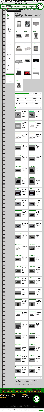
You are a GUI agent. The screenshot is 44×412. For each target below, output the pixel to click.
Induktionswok (9, 33)
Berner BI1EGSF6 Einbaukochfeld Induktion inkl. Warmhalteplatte (24, 267)
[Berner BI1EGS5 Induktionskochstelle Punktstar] (18, 170)
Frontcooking (8, 19)
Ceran (8, 18)
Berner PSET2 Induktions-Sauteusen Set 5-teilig (25, 245)
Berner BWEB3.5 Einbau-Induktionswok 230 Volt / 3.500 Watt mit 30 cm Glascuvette (24, 112)
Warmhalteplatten (18, 68)
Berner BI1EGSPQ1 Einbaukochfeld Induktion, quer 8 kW (24, 290)
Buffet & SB (8, 65)
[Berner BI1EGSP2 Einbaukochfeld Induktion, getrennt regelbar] (32, 259)
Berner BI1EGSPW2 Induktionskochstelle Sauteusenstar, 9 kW (38, 278)
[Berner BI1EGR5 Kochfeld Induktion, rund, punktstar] (32, 315)
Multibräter (9, 27)
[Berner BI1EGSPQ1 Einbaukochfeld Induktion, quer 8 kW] (18, 292)
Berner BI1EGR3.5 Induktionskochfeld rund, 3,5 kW (24, 312)
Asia (7, 14)
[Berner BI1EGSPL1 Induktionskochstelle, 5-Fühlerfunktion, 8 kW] (32, 304)
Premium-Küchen (9, 61)
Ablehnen (32, 410)
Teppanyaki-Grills (35, 68)
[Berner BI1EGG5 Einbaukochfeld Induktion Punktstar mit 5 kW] (32, 215)
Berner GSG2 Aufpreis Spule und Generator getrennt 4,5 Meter (38, 134)
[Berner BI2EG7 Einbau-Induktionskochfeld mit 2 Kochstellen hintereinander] (18, 370)
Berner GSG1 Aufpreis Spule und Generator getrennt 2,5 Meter (25, 134)
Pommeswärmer (9, 29)
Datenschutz (12, 396)
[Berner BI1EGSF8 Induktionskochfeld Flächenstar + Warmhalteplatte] (32, 270)
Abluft (7, 62)
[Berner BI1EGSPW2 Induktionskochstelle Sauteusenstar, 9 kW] (32, 281)
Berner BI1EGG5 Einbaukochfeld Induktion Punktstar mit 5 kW (38, 212)
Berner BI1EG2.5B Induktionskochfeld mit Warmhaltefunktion (38, 167)
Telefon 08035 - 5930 (3, 397)
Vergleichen (23, 129)
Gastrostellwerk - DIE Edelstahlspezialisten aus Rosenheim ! (27, 396)
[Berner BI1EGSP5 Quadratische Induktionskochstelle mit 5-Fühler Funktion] (32, 237)
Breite (25, 98)
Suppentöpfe (8, 49)
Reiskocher (8, 50)
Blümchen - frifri (9, 44)
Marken (7, 72)
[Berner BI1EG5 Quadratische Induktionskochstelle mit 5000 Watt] (32, 192)
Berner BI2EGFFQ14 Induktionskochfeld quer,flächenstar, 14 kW (38, 356)
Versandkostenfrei (36, 103)
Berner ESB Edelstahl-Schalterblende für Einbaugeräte (38, 123)
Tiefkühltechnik (8, 55)
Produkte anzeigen (18, 105)
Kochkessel (17, 80)
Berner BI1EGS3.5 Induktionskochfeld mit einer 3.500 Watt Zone (38, 156)
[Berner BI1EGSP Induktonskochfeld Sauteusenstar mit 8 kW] (32, 248)
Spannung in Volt (35, 100)
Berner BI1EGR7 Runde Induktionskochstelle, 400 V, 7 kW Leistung (25, 323)
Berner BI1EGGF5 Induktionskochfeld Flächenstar (38, 223)
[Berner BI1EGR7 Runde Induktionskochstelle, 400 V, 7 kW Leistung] (18, 326)
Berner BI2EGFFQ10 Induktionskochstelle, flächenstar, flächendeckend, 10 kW (25, 356)
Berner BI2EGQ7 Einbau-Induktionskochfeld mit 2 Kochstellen (38, 334)
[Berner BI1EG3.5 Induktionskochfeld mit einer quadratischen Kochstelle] (18, 192)
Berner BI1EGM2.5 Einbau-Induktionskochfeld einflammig (24, 145)
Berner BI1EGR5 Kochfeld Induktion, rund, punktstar (38, 312)
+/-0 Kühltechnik (9, 54)
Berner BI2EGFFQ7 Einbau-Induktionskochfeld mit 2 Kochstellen (38, 345)
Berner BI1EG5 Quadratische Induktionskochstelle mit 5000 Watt (38, 189)
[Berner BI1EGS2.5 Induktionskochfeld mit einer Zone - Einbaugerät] (18, 159)
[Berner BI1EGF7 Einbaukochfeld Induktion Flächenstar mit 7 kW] (18, 215)
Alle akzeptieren (37, 410)
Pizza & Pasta (8, 69)
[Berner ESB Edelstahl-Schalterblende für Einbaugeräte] (32, 126)
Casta (7, 39)
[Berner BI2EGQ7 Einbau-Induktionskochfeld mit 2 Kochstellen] (32, 337)
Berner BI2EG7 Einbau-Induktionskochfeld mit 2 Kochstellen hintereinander (24, 367)
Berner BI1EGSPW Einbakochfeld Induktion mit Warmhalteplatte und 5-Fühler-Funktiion (25, 278)
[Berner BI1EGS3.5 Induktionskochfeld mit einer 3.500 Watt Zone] (32, 159)
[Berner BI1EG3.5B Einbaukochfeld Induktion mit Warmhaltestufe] (18, 181)
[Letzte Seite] (18, 107)
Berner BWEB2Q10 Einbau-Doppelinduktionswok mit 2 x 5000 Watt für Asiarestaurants (25, 123)
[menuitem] (34, 0)
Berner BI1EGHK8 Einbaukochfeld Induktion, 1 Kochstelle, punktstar (38, 323)
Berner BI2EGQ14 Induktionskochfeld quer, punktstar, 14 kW (24, 345)
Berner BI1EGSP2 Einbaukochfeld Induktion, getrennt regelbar (38, 256)
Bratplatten (9, 32)
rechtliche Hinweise (13, 397)
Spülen (7, 66)
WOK (7, 16)
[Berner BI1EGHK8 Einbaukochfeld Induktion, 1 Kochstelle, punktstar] (32, 326)
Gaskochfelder (9, 31)
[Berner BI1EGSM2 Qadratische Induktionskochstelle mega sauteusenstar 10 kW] (18, 259)
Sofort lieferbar (18, 95)
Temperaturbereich (18, 103)
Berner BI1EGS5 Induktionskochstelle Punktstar (25, 167)
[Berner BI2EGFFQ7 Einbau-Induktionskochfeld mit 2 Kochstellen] (32, 348)
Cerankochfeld (26, 68)
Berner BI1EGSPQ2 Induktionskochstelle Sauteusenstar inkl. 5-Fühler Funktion (38, 290)
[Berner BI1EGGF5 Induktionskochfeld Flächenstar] (32, 226)
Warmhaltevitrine (9, 48)
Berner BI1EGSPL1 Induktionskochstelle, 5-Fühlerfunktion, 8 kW (39, 301)
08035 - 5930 (8, 0)
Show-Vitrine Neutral (9, 47)
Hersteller (25, 95)
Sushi (7, 45)
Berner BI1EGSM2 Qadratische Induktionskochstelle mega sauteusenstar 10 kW (25, 256)
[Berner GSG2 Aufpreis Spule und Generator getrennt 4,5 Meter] (32, 137)
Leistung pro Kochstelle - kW (27, 100)
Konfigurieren (41, 410)
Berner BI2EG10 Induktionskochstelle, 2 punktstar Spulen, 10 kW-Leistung (39, 367)
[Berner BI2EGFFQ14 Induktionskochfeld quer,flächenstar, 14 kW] (32, 359)
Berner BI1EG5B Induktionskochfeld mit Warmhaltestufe (38, 178)
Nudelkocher (9, 28)
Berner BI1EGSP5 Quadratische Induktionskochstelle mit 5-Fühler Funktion (38, 234)
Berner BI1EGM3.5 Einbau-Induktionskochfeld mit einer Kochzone (38, 145)
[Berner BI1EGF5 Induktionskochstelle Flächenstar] (32, 203)
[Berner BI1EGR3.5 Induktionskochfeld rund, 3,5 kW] (18, 315)
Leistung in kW (17, 100)
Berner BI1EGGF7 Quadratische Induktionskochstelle (25, 234)
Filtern (17, 93)
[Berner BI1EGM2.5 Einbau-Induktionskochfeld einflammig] (18, 148)
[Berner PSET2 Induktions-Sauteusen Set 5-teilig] (18, 248)
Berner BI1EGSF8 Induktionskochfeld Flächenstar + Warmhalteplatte (38, 267)
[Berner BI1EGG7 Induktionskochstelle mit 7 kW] (18, 226)
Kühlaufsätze (8, 46)
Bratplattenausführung (18, 98)
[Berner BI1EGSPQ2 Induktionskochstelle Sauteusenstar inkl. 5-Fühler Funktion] (32, 292)
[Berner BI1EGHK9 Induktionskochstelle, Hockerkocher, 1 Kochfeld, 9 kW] (18, 337)
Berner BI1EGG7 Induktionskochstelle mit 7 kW (25, 223)
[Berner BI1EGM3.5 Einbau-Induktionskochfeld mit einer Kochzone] (32, 148)
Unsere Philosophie (24, 399)
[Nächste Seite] (16, 107)
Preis (33, 95)
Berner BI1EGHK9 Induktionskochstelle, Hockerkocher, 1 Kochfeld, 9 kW (25, 334)
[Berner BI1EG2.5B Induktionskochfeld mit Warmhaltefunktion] (32, 170)
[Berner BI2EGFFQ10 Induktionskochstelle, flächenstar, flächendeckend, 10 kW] (18, 359)
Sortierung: (33, 93)
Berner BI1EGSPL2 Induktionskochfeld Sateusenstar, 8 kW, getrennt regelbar (24, 301)
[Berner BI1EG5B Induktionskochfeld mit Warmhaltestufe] (32, 181)
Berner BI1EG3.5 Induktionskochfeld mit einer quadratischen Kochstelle (24, 189)
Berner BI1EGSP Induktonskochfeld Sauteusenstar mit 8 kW (38, 245)
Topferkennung (26, 103)
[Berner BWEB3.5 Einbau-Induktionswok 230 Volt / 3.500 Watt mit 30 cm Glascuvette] (18, 114)
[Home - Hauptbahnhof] (6, 11)
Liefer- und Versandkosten (14, 399)
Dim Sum (8, 51)
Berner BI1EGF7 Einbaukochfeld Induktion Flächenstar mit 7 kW (25, 212)
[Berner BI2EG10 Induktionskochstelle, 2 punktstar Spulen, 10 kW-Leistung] (32, 370)
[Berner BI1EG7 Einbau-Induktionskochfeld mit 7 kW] (18, 203)
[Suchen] (35, 9)
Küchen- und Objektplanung (25, 397)
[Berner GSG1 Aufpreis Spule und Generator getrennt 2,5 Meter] (18, 137)
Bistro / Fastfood (8, 58)
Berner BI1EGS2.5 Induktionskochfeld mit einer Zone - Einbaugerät (24, 156)
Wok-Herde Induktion (9, 40)
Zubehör (8, 30)
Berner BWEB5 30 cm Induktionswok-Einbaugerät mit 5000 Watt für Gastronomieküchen (38, 112)
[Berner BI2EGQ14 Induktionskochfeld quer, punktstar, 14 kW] (18, 348)
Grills (8, 26)
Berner (8, 15)
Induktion (8, 17)
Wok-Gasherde (8, 41)
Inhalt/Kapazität (35, 98)
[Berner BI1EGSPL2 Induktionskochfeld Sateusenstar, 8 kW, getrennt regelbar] (18, 304)
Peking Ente (8, 52)
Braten (8, 20)
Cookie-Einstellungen (13, 395)
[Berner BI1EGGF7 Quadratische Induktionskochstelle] (18, 237)
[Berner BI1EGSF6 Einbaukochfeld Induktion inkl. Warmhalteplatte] (18, 270)
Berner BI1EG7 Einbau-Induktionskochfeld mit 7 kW (24, 201)
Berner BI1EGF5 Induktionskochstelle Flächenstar (38, 201)
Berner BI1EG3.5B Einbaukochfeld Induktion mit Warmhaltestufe (24, 178)
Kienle (7, 43)
